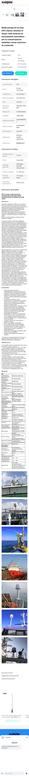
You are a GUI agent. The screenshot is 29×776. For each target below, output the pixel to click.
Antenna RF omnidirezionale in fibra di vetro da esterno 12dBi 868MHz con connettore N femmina (11, 716)
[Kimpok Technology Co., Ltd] (7, 2)
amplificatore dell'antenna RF (10, 676)
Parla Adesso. (20, 73)
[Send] (26, 773)
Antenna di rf (8, 673)
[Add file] (2, 773)
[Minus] (27, 737)
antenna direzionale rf (8, 678)
